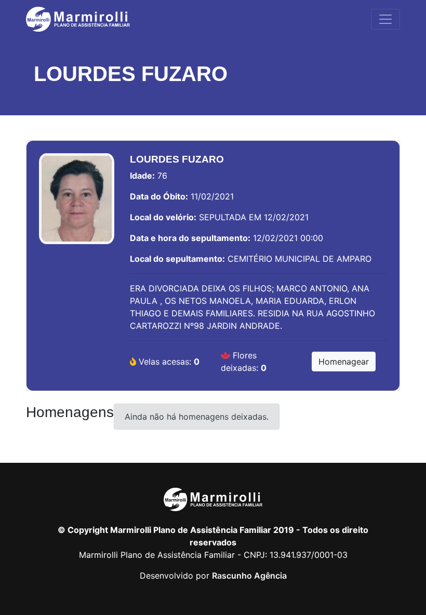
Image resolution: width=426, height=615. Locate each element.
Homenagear (343, 361)
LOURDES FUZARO (131, 73)
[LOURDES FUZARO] (76, 204)
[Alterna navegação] (385, 19)
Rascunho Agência (249, 575)
